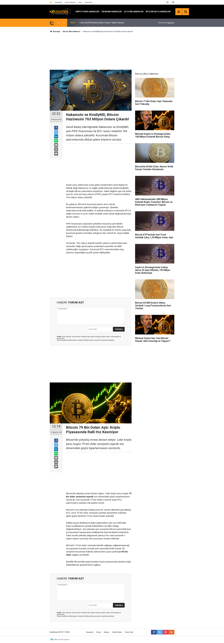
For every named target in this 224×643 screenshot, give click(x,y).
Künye (98, 632)
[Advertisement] (112, 50)
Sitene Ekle (88, 2)
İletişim (106, 632)
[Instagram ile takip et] (165, 632)
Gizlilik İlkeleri (117, 632)
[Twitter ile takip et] (160, 632)
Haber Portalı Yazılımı (61, 639)
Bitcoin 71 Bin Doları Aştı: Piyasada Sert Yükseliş (99, 23)
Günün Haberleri (70, 2)
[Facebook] (56, 128)
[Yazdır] (56, 149)
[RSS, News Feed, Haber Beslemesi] (171, 632)
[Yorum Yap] (56, 153)
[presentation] (58, 22)
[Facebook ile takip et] (154, 632)
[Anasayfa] (51, 2)
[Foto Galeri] (173, 2)
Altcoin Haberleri (133, 11)
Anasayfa (89, 632)
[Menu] (179, 12)
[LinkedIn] (56, 136)
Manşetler (58, 2)
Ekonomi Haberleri (112, 11)
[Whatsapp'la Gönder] (56, 141)
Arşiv (80, 2)
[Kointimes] (60, 11)
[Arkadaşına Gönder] (56, 145)
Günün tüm (166, 23)
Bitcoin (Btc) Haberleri (158, 11)
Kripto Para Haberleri (87, 11)
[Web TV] (167, 2)
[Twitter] (56, 132)
